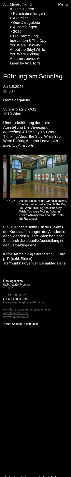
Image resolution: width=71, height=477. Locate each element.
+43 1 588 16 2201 (17, 295)
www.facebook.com (16, 313)
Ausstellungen (25, 27)
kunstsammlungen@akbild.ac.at (24, 302)
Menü (63, 4)
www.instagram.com (16, 316)
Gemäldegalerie (26, 22)
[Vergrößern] (4, 201)
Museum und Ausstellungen (22, 6)
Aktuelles (21, 18)
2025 (17, 31)
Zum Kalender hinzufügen (22, 323)
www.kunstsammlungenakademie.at (26, 309)
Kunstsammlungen (29, 13)
